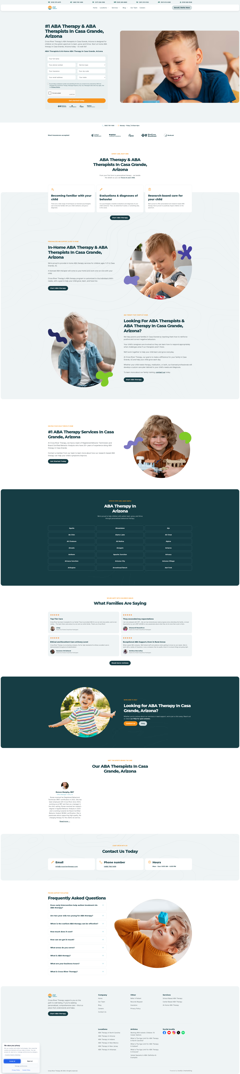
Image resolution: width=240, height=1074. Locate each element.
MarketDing (188, 1071)
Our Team (133, 8)
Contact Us (102, 1012)
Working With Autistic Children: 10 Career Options (142, 1034)
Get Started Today (58, 461)
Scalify (180, 1071)
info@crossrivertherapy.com (67, 866)
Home (95, 8)
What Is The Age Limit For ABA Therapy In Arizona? (144, 1051)
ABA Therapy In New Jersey (108, 1046)
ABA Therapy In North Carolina (109, 1033)
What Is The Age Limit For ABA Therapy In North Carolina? (144, 1039)
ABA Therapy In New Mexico (108, 1043)
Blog (99, 1005)
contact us (160, 372)
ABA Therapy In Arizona (106, 1036)
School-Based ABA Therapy (172, 998)
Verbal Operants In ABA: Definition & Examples (143, 1056)
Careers (142, 8)
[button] (104, 8)
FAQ (143, 723)
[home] (52, 8)
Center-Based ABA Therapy (172, 1002)
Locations (103, 8)
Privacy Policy (55, 87)
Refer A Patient (135, 998)
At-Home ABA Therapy (171, 1005)
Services (115, 8)
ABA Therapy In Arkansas (107, 1050)
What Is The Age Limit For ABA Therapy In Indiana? (144, 1045)
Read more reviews (120, 663)
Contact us (130, 723)
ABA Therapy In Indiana (106, 1039)
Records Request (136, 1002)
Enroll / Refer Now (182, 8)
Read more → (65, 821)
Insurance (133, 1005)
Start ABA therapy (120, 218)
